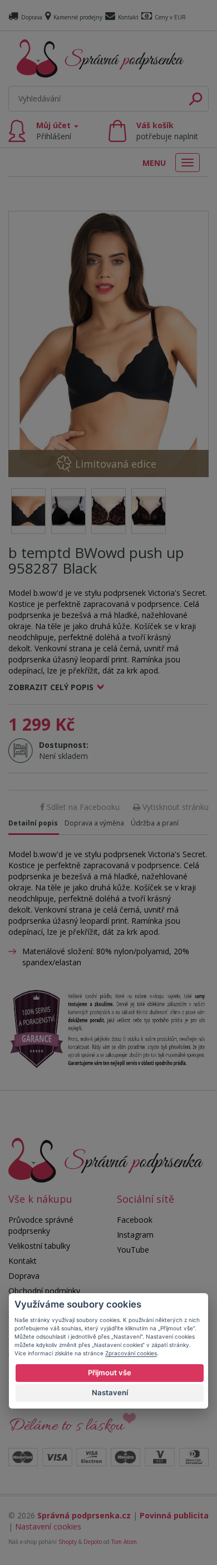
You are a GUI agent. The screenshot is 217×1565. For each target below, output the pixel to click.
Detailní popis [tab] (33, 823)
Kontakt (128, 17)
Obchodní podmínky (44, 1290)
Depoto (92, 1542)
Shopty (67, 1542)
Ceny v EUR (170, 17)
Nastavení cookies (48, 1526)
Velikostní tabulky (39, 1245)
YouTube (133, 1249)
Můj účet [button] (54, 130)
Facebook (134, 1219)
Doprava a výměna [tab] (94, 823)
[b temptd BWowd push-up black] (108, 344)
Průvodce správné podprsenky (40, 1225)
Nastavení (110, 1392)
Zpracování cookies (131, 1353)
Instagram (135, 1234)
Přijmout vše (109, 1372)
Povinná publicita (174, 1515)
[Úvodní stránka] (100, 58)
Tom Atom (124, 1542)
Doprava (31, 17)
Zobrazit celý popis (50, 687)
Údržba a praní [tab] (155, 823)
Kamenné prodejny (77, 17)
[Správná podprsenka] (105, 1159)
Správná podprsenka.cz (84, 1515)
